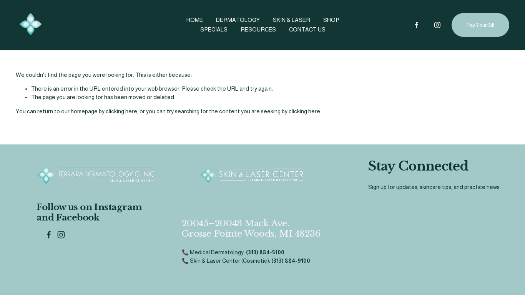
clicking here (121, 111)
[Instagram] (437, 25)
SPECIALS (214, 30)
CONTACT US (307, 30)
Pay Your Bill (480, 25)
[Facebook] (416, 25)
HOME (194, 20)
